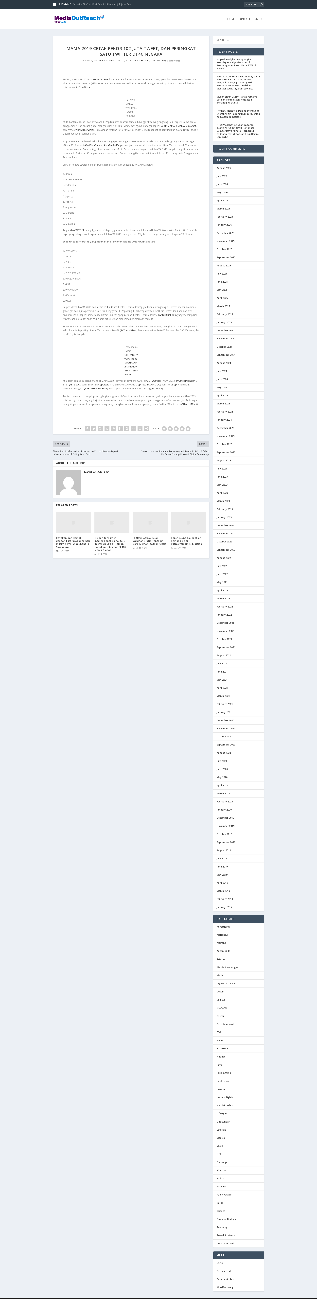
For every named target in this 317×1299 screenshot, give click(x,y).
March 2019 (223, 890)
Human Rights (225, 1097)
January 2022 (224, 614)
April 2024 (222, 395)
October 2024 (224, 346)
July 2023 (222, 468)
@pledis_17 (107, 384)
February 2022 (225, 606)
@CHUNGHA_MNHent (95, 388)
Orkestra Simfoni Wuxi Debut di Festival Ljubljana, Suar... (103, 4)
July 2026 (222, 176)
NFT (219, 1154)
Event (220, 1040)
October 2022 (224, 541)
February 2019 (225, 899)
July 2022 (222, 566)
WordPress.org (225, 1287)
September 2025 (226, 257)
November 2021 (225, 631)
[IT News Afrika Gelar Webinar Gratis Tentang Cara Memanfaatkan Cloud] (150, 522)
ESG (219, 1032)
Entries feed (224, 1271)
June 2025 (222, 281)
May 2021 (222, 679)
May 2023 (222, 484)
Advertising (223, 926)
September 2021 (226, 647)
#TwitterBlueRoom (107, 307)
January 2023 (224, 517)
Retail (220, 1202)
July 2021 (222, 663)
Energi (220, 1016)
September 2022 (226, 549)
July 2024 (222, 371)
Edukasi (221, 999)
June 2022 (222, 574)
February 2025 (225, 314)
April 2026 (222, 200)
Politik (220, 1178)
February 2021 (225, 704)
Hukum (221, 1089)
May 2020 (222, 777)
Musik (220, 1145)
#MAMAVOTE (77, 230)
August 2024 (224, 362)
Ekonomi (222, 1007)
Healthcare (223, 1081)
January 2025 (224, 322)
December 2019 (225, 817)
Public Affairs (224, 1194)
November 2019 (225, 826)
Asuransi (222, 942)
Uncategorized (251, 19)
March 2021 (223, 695)
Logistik (221, 1129)
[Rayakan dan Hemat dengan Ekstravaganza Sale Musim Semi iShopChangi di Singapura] (73, 522)
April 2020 (222, 785)
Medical (221, 1137)
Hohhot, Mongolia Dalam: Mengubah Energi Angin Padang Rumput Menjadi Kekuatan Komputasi (239, 113)
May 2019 (222, 874)
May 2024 (222, 387)
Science (221, 1210)
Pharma (221, 1170)
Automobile (223, 951)
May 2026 (222, 192)
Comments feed (226, 1279)
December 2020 (225, 720)
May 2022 (222, 582)
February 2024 (225, 411)
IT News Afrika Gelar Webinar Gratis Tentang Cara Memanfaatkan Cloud (149, 540)
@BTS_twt (74, 384)
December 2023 (225, 428)
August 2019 (224, 850)
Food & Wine (224, 1072)
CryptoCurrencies (227, 983)
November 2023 (225, 436)
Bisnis (220, 975)
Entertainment (225, 1024)
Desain (220, 991)
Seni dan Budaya (226, 1219)
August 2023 (224, 460)
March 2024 (223, 403)
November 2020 (225, 728)
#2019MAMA (83, 87)
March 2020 (223, 793)
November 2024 (225, 338)
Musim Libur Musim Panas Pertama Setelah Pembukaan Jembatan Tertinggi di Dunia (237, 99)
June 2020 (222, 769)
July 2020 (222, 760)
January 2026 (224, 224)
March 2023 (223, 500)
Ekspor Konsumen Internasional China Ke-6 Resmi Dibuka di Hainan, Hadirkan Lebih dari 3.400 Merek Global (110, 544)
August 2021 (224, 655)
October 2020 (224, 736)
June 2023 (222, 476)
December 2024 (225, 330)
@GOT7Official (153, 380)
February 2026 (225, 216)
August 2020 (224, 752)
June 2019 (222, 866)
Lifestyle (155, 60)
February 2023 (225, 509)
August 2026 (224, 168)
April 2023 (222, 492)
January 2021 (224, 712)
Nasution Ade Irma (104, 60)
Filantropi (222, 1048)
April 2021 (222, 687)
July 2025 (222, 273)
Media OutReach (101, 79)
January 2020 (224, 809)
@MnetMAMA (128, 330)
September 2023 (226, 452)
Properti (221, 1186)
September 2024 (226, 354)
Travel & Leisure (226, 1235)
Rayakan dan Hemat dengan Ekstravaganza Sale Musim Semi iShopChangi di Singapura (73, 542)
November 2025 (225, 241)
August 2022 (224, 557)
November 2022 (225, 533)
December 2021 (225, 622)
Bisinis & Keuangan (228, 967)
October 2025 (224, 249)
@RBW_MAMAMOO (149, 384)
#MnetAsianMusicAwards (80, 129)
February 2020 (225, 801)
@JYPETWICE (182, 384)
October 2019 (224, 834)
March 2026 (223, 208)
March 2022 (223, 598)
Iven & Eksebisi (141, 60)
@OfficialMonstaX (185, 380)
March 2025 (223, 306)
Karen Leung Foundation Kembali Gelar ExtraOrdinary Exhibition (186, 540)
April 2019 (222, 882)
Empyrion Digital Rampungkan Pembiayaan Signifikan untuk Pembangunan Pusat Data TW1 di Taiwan (236, 64)
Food (219, 1064)
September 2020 (226, 744)
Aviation (221, 959)
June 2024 (222, 379)
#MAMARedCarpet (186, 125)
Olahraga (222, 1162)
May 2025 (222, 289)
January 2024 (224, 419)
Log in (220, 1262)
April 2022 (222, 590)
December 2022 (225, 525)
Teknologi (222, 1227)
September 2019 (226, 842)
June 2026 (222, 184)
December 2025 (225, 233)
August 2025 (224, 265)
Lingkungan (223, 1121)
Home (231, 19)
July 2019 (222, 858)
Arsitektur (222, 934)
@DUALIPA (156, 388)
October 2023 (224, 444)
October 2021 (224, 639)
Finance (221, 1056)
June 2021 (222, 671)
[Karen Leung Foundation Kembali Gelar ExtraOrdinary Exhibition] (188, 522)
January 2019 (224, 907)
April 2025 (222, 297)
